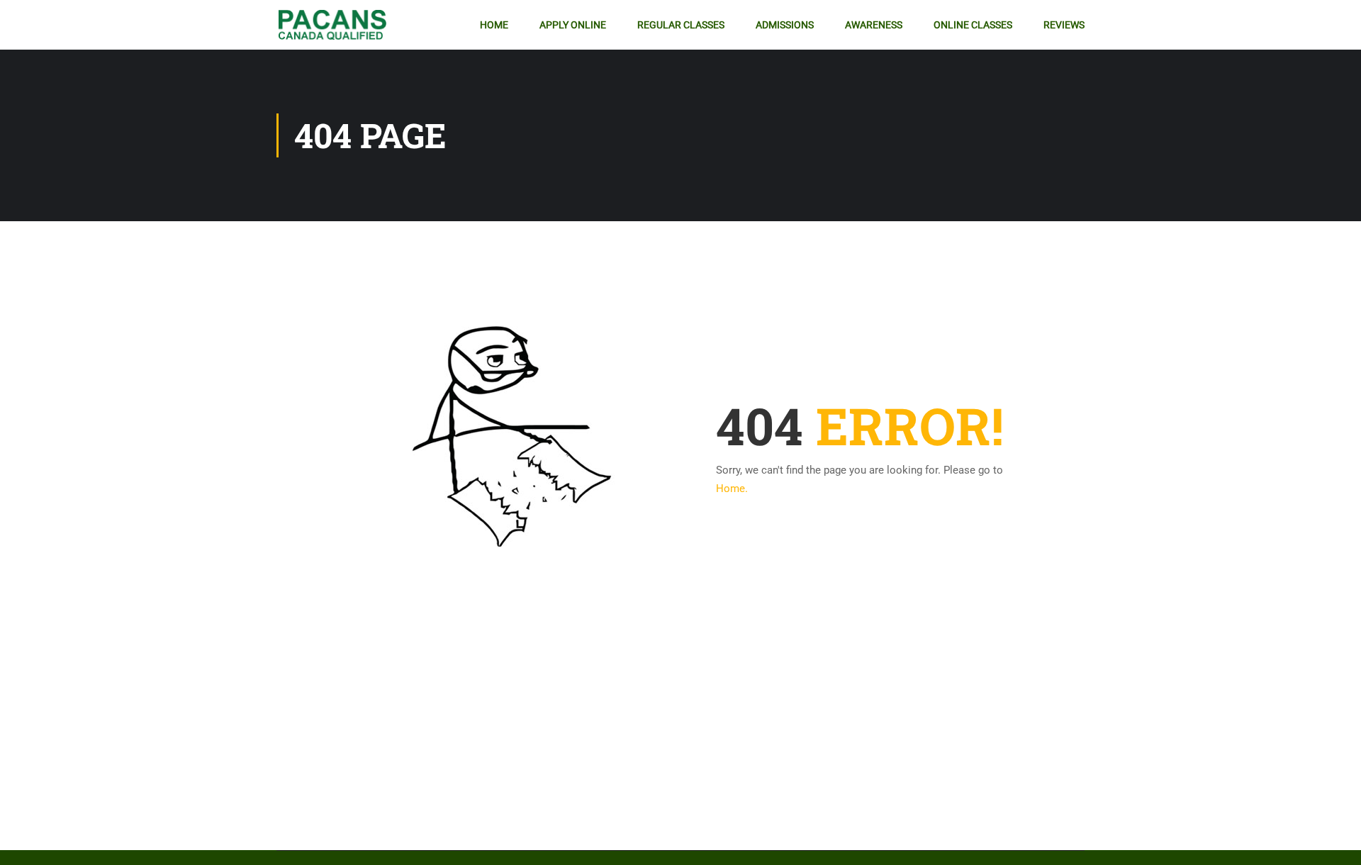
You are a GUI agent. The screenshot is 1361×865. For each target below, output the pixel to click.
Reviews (1064, 24)
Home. (732, 488)
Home (494, 24)
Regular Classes (680, 24)
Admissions (785, 24)
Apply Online (572, 24)
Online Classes (973, 24)
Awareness (873, 24)
